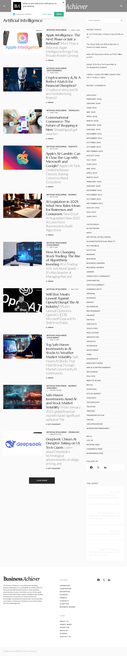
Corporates (93, 280)
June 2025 (92, 108)
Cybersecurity (94, 289)
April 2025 (92, 116)
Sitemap (63, 633)
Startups (92, 389)
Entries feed (93, 445)
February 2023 (94, 182)
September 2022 (95, 203)
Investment (52, 388)
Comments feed (95, 449)
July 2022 (91, 212)
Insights (91, 341)
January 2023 (93, 186)
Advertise (64, 627)
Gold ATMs (92, 328)
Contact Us (65, 636)
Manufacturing (95, 363)
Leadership (92, 359)
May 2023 (91, 169)
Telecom (91, 407)
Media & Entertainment (99, 367)
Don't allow (47, 14)
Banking (91, 254)
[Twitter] (98, 467)
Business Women (95, 267)
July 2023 (91, 160)
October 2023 (94, 147)
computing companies (98, 276)
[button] (4, 6)
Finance (91, 315)
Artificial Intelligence (56, 30)
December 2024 (94, 134)
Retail (90, 385)
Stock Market (53, 245)
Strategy (91, 398)
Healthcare (93, 333)
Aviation (91, 250)
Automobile (93, 246)
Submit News (66, 624)
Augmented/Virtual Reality (101, 241)
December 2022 (94, 190)
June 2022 (92, 216)
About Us (64, 621)
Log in (90, 440)
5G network (93, 228)
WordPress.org (95, 453)
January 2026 (93, 103)
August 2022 (93, 208)
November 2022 (94, 195)
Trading (91, 411)
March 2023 (92, 177)
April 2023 (92, 173)
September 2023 (95, 151)
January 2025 (93, 129)
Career (90, 272)
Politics (91, 376)
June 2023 (92, 164)
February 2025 (94, 125)
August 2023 (93, 156)
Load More (42, 480)
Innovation (93, 337)
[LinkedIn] (105, 467)
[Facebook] (91, 467)
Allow (59, 14)
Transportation (95, 415)
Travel (90, 420)
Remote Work (94, 380)
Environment (93, 311)
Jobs (89, 354)
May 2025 (91, 112)
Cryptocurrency (54, 70)
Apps (89, 233)
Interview (92, 346)
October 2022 (94, 199)
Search (121, 20)
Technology (74, 110)
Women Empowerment (98, 428)
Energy (90, 302)
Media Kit (64, 630)
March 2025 (92, 121)
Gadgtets (73, 146)
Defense (91, 294)
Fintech (91, 320)
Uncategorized (95, 424)
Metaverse (92, 372)
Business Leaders (96, 263)
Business (72, 195)
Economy (91, 298)
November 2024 (94, 138)
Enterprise (92, 307)
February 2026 (94, 99)
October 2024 (94, 142)
